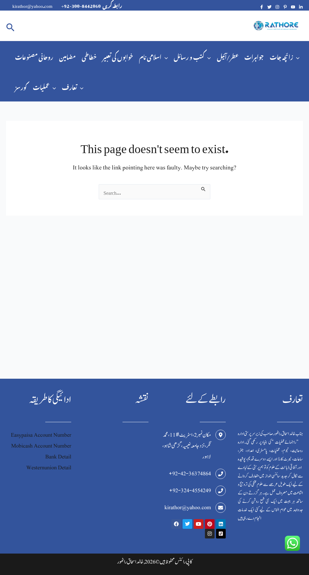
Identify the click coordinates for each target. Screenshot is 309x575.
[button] (10, 25)
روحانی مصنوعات (34, 56)
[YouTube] (293, 7)
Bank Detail (58, 456)
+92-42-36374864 (190, 473)
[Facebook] (262, 7)
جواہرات (254, 56)
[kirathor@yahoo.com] (220, 508)
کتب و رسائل (189, 56)
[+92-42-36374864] (220, 474)
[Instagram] (277, 7)
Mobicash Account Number (41, 446)
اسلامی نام (150, 56)
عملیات (41, 86)
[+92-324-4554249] (220, 491)
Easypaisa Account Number (41, 435)
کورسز (21, 86)
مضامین (67, 56)
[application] (164, 56)
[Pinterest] (285, 7)
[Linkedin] (301, 7)
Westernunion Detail (48, 467)
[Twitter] (269, 7)
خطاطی (89, 56)
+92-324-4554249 (190, 490)
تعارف (69, 86)
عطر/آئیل (227, 56)
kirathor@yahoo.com (187, 507)
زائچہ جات (281, 56)
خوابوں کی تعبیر (118, 56)
